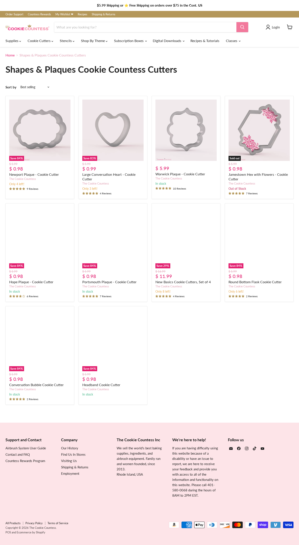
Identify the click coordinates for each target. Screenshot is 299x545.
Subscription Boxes (129, 41)
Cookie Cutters (39, 41)
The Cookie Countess (22, 179)
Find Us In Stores (73, 454)
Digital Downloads (167, 41)
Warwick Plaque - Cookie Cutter (180, 174)
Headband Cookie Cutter (101, 385)
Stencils (66, 41)
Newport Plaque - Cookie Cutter (34, 174)
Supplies (12, 41)
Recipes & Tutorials (204, 41)
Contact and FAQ (17, 454)
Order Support (14, 14)
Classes (232, 41)
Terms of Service (57, 523)
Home (10, 55)
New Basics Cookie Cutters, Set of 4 (183, 282)
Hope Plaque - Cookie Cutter (31, 282)
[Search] (242, 27)
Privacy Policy (34, 523)
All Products (13, 523)
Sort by (10, 87)
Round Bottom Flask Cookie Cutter (255, 282)
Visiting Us (69, 461)
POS (8, 532)
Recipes (82, 14)
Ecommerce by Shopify (31, 532)
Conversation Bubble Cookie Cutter (36, 385)
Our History (69, 448)
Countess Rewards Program (25, 461)
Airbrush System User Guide (25, 448)
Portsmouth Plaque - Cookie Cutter (109, 282)
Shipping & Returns (103, 14)
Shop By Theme (93, 41)
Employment (70, 473)
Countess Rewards (39, 14)
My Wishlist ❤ (64, 14)
